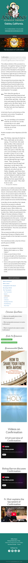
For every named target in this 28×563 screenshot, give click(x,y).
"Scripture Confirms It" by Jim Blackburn (9, 342)
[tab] (14, 317)
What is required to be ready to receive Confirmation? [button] (13, 329)
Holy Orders (6, 305)
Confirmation (6, 295)
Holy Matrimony (7, 303)
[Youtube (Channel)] (15, 551)
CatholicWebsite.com (15, 561)
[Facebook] (9, 551)
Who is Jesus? (6, 283)
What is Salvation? (7, 281)
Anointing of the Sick (8, 301)
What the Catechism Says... (7, 339)
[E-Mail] (19, 551)
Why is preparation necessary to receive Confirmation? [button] (13, 323)
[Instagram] (12, 551)
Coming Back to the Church (9, 285)
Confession (6, 299)
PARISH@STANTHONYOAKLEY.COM (14, 31)
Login (21, 561)
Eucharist (6, 297)
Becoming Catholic (7, 287)
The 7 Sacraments (7, 290)
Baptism (5, 294)
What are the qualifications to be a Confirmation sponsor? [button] (12, 317)
